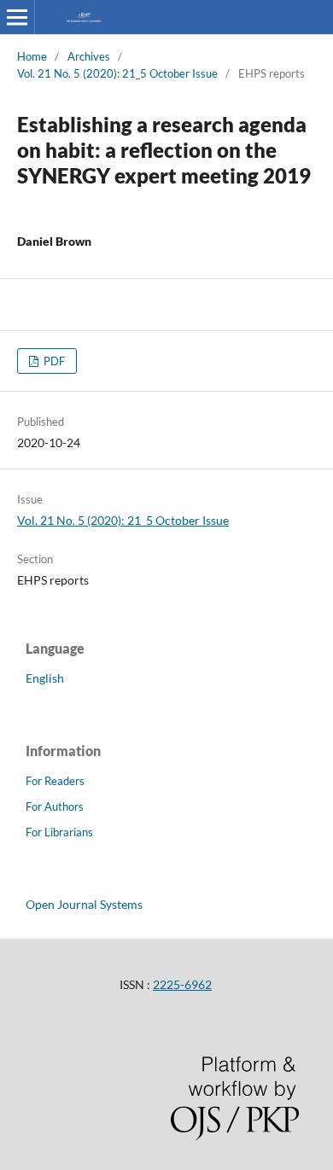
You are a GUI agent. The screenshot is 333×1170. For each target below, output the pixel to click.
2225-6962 (182, 984)
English (45, 678)
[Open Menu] (17, 17)
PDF (53, 361)
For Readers (55, 781)
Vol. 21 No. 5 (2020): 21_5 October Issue (117, 73)
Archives (88, 56)
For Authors (55, 806)
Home (32, 56)
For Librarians (59, 832)
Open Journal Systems (84, 904)
